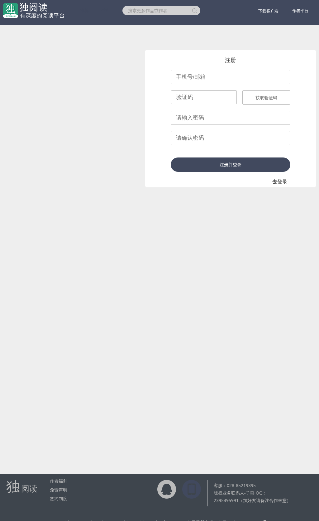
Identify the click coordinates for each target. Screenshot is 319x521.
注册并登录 (230, 164)
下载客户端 (268, 11)
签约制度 (58, 498)
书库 (105, 10)
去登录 (279, 181)
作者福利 (58, 481)
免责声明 (58, 490)
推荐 (84, 10)
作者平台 (300, 10)
